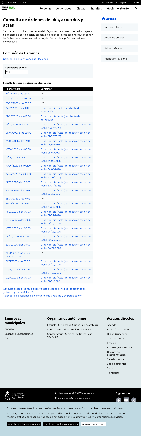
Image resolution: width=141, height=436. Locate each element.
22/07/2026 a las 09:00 (18, 116)
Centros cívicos (115, 338)
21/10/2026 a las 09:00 (18, 93)
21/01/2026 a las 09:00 (18, 261)
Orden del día (48, 108)
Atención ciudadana (118, 329)
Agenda (111, 19)
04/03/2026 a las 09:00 (18, 220)
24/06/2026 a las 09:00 (18, 141)
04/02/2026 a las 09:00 (18, 236)
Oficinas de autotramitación (116, 353)
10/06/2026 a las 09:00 (18, 165)
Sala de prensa (115, 359)
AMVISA (9, 329)
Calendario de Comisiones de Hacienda (25, 59)
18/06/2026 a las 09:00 (18, 149)
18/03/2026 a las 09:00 (18, 211)
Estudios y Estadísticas (120, 347)
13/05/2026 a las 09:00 (18, 182)
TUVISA (9, 338)
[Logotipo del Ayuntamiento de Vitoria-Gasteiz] (15, 396)
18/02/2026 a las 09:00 (18, 228)
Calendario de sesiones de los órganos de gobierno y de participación (42, 295)
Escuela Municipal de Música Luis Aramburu (72, 325)
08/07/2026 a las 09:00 (18, 132)
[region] (48, 184)
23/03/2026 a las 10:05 (18, 198)
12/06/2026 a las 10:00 (18, 157)
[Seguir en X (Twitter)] (133, 400)
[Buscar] (136, 8)
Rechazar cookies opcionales (61, 424)
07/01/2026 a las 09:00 (18, 277)
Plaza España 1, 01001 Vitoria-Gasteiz (76, 393)
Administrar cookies (93, 424)
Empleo (111, 343)
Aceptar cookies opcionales (24, 424)
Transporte (113, 372)
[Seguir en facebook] (118, 400)
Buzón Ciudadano (117, 334)
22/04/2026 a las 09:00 (18, 190)
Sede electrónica (116, 363)
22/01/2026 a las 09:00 (18, 244)
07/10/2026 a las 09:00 (18, 98)
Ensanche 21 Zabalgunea (19, 333)
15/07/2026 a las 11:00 (17, 124)
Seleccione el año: (16, 67)
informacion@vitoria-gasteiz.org (74, 398)
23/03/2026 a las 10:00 (18, 203)
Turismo (111, 368)
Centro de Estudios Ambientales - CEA (69, 329)
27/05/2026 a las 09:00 (18, 174)
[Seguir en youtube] (126, 400)
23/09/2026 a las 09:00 (18, 103)
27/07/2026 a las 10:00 (18, 108)
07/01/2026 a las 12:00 (18, 269)
